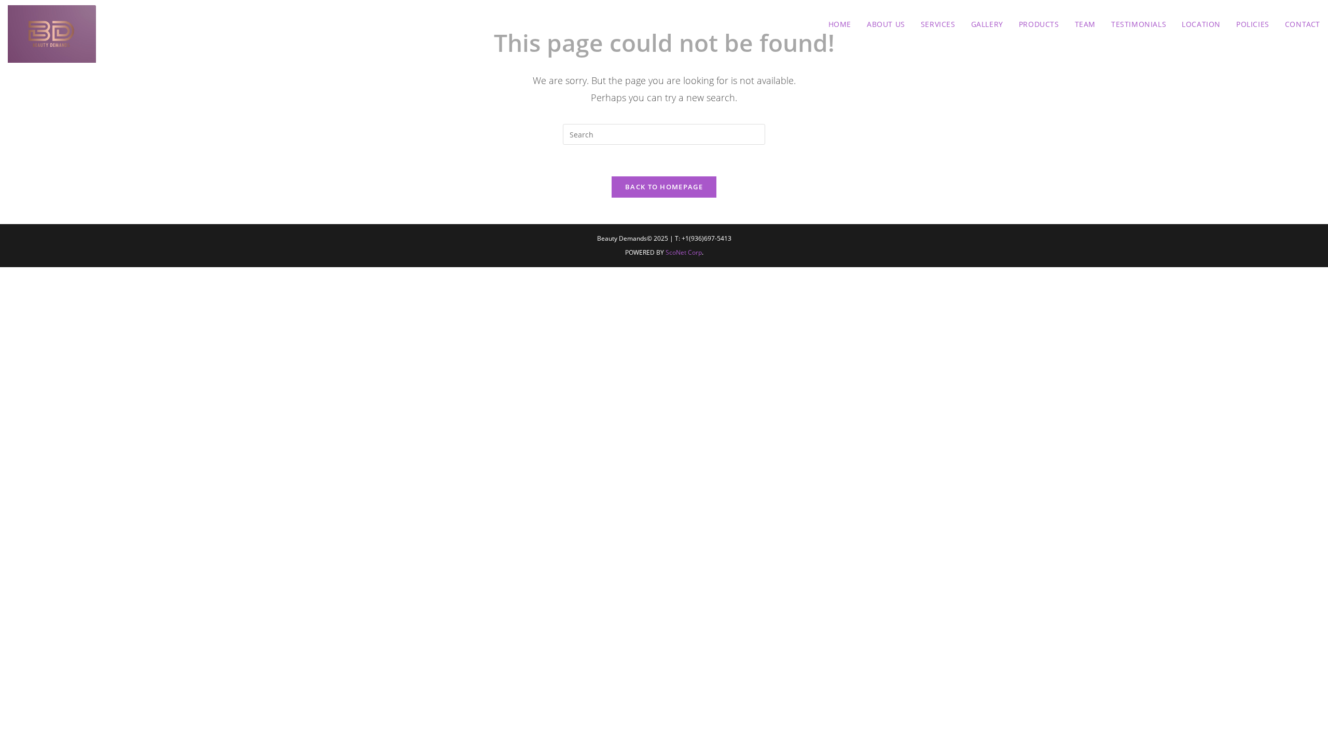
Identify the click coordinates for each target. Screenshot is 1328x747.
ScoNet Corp (684, 252)
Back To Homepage (664, 186)
